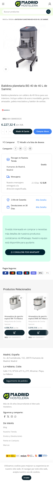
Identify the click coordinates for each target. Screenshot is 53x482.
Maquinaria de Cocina (13, 321)
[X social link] (8, 416)
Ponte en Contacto (11, 440)
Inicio (5, 19)
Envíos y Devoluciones (12, 436)
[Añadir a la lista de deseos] (21, 298)
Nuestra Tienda (10, 431)
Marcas (6, 445)
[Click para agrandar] (5, 69)
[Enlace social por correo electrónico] (20, 149)
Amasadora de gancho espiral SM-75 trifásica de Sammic (14, 318)
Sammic (8, 324)
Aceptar (26, 478)
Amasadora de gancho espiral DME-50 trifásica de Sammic (38, 318)
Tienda (11, 19)
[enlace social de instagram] (12, 416)
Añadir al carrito (22, 131)
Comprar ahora (43, 131)
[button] (15, 332)
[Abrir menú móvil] (3, 3)
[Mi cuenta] (49, 3)
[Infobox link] (14, 354)
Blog (5, 427)
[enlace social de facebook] (15, 149)
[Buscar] (48, 11)
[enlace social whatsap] (25, 149)
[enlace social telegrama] (30, 149)
